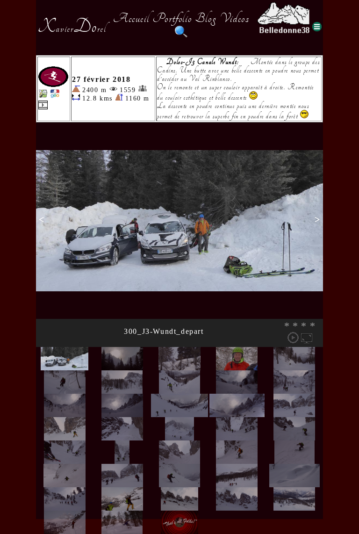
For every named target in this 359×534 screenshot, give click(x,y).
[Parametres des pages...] (317, 26)
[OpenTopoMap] (43, 96)
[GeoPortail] (54, 96)
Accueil (131, 18)
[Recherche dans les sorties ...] (181, 36)
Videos (235, 18)
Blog (205, 18)
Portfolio (172, 18)
